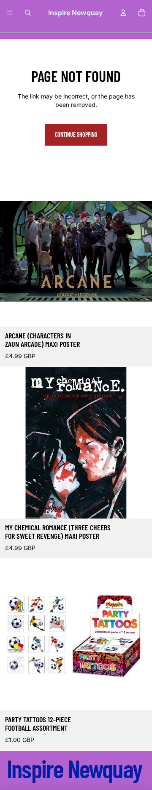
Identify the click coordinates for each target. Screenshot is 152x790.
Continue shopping (76, 134)
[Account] (123, 12)
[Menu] (9, 12)
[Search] (28, 12)
